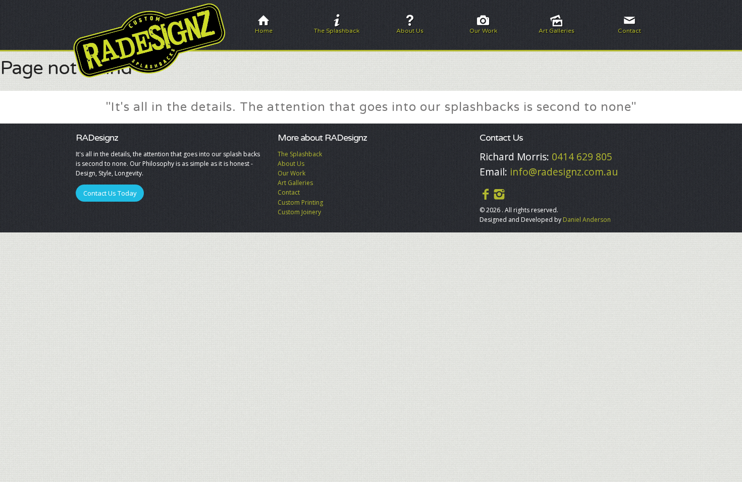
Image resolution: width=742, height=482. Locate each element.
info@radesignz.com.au (564, 171)
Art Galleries (556, 30)
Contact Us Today (110, 193)
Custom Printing (300, 202)
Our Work (483, 30)
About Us (409, 30)
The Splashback (336, 30)
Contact (629, 30)
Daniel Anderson (587, 219)
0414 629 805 (582, 156)
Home (264, 30)
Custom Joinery (299, 212)
